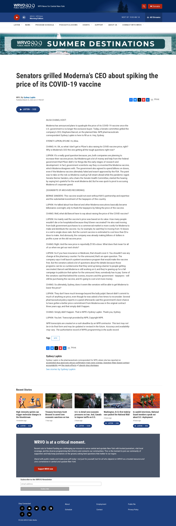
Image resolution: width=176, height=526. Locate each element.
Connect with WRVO (132, 25)
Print (156, 99)
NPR (55, 338)
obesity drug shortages (89, 365)
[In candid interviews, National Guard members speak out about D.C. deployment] (146, 400)
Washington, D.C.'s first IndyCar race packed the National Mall (117, 413)
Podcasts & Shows (68, 25)
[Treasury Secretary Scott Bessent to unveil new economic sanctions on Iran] (58, 400)
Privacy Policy (133, 510)
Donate (156, 6)
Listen (17, 25)
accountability (51, 365)
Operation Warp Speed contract (116, 363)
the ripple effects (68, 365)
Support (99, 25)
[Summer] (88, 44)
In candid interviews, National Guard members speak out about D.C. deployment (146, 414)
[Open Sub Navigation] (22, 25)
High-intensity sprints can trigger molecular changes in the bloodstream (28, 414)
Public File (132, 504)
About (67, 504)
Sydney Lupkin (29, 97)
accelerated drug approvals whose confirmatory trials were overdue (74, 363)
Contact (99, 510)
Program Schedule (44, 25)
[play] (17, 17)
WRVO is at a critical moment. (59, 442)
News (27, 25)
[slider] (27, 17)
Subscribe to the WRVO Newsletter (36, 480)
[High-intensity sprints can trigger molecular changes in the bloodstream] (29, 400)
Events (86, 25)
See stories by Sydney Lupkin (60, 369)
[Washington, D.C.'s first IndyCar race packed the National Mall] (117, 400)
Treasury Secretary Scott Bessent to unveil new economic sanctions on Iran (57, 414)
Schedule (68, 510)
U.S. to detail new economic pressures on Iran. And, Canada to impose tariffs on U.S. (88, 414)
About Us (112, 25)
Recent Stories (24, 389)
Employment (101, 504)
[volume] (24, 17)
